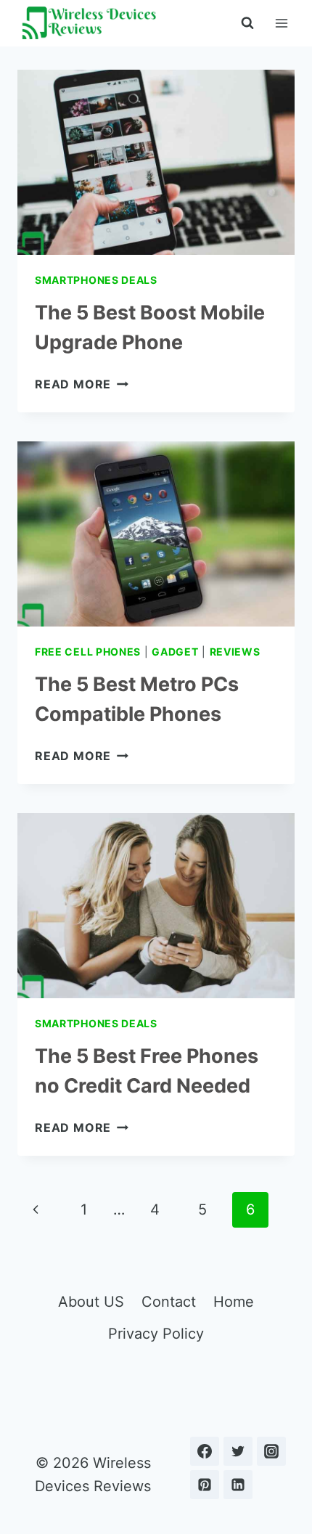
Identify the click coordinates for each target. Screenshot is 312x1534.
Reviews (235, 651)
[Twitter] (238, 1451)
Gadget (175, 651)
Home (233, 1301)
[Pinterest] (204, 1484)
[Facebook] (204, 1451)
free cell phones (88, 651)
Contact (168, 1301)
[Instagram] (271, 1451)
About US (91, 1301)
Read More (81, 384)
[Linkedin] (238, 1484)
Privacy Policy (156, 1333)
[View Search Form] (247, 23)
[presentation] (156, 162)
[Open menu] (281, 23)
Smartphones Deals (96, 280)
